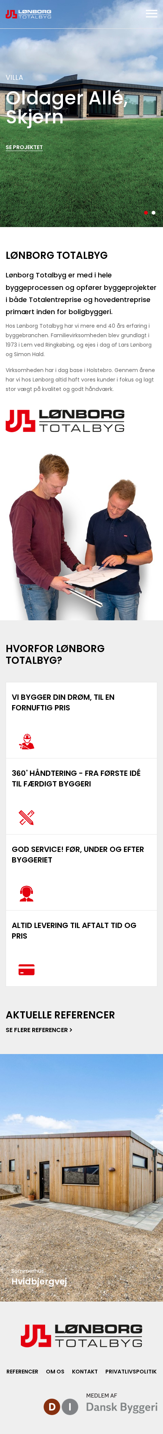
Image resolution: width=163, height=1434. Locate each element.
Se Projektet (24, 147)
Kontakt (85, 1371)
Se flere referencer (37, 1030)
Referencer (22, 1371)
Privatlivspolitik (131, 1371)
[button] (146, 213)
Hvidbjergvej (39, 1282)
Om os (55, 1371)
